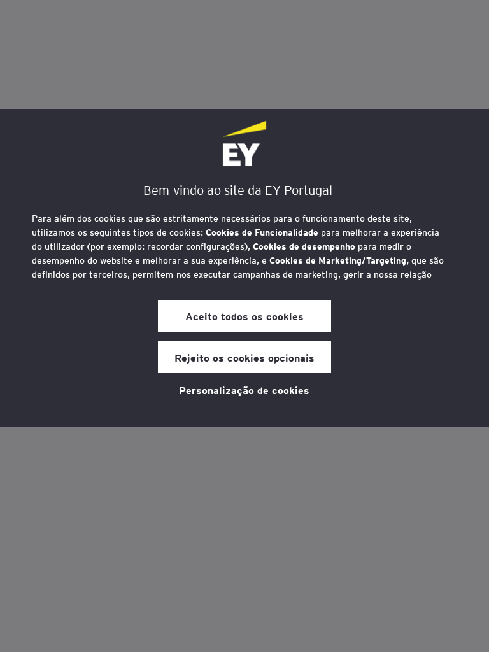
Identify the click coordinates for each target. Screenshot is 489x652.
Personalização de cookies (244, 390)
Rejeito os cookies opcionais (244, 357)
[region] (244, 268)
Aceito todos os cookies (244, 316)
